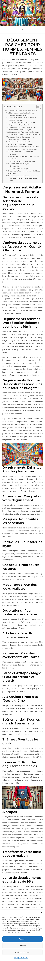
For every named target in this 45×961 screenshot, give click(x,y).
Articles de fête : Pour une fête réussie (23, 149)
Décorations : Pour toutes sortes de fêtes (24, 147)
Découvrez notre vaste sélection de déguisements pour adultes (21, 114)
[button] (41, 912)
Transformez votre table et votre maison (24, 176)
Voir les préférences (22, 952)
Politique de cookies (21, 958)
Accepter (22, 939)
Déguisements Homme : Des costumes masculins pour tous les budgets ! (22, 128)
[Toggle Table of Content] (37, 107)
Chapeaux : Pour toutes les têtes (20, 142)
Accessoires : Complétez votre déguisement (24, 135)
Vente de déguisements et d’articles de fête (23, 179)
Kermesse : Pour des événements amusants (21, 153)
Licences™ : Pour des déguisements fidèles (25, 171)
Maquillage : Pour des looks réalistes (22, 144)
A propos (13, 173)
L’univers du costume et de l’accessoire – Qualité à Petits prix (23, 119)
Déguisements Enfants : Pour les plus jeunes (24, 132)
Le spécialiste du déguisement (22, 11)
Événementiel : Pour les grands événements (20, 165)
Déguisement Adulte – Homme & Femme (21, 110)
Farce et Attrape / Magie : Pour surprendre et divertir (24, 157)
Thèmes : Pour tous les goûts (20, 169)
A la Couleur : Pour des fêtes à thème (23, 161)
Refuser (22, 946)
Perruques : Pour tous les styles (20, 139)
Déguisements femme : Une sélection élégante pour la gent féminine (22, 124)
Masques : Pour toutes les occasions (21, 137)
